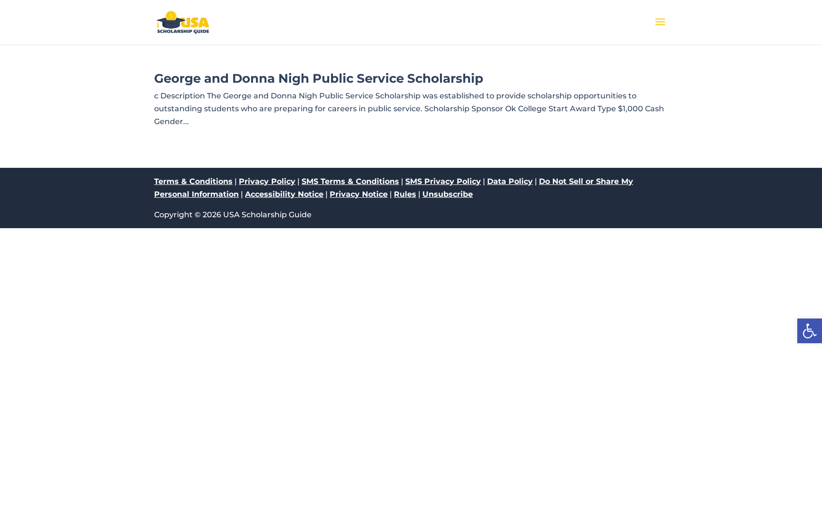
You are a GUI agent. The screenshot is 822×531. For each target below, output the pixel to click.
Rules (405, 194)
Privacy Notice (359, 194)
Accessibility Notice (284, 194)
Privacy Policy (267, 181)
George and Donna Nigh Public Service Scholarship (318, 78)
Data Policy (510, 181)
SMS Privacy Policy (443, 181)
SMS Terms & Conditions (350, 181)
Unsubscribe (447, 194)
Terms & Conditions (193, 181)
